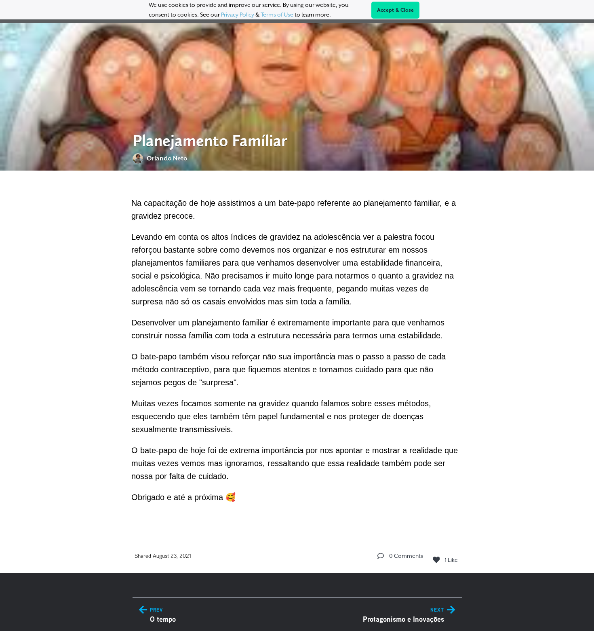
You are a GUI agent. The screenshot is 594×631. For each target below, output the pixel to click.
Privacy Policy (237, 14)
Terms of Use (277, 14)
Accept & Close (395, 10)
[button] (380, 556)
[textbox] (297, 349)
